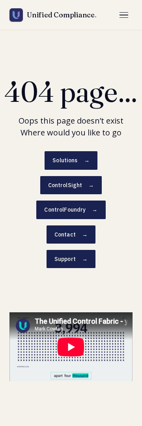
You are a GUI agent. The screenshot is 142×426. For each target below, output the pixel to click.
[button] (124, 15)
